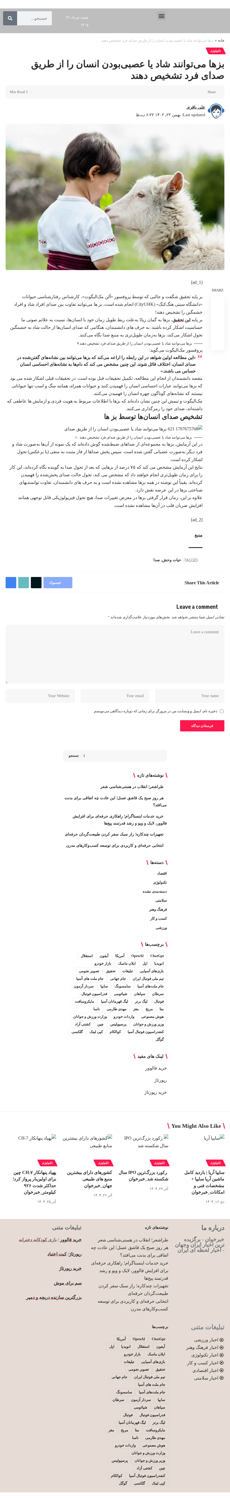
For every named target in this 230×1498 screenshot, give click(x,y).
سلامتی (161, 900)
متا (162, 1009)
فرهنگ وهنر (158, 909)
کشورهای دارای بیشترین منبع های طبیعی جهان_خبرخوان (89, 1179)
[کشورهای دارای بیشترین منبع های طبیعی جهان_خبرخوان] (87, 1149)
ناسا (96, 1009)
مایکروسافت (84, 1001)
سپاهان (139, 994)
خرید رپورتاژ (155, 1092)
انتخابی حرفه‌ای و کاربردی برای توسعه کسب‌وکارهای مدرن (115, 845)
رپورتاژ (160, 1080)
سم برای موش (68, 1283)
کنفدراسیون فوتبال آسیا (146, 1032)
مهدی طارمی (117, 1009)
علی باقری (196, 107)
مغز (136, 1009)
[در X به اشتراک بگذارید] (193, 91)
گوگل (160, 1039)
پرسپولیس (118, 1024)
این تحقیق (181, 319)
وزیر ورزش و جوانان (148, 1024)
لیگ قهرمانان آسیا (114, 1001)
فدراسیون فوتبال (94, 994)
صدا (156, 560)
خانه (221, 40)
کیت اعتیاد (57, 1254)
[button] (161, 16)
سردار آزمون (84, 986)
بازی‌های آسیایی (152, 971)
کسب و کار (158, 918)
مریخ (149, 1009)
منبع (199, 535)
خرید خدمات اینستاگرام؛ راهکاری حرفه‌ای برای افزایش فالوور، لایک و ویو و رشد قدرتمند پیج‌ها (129, 1271)
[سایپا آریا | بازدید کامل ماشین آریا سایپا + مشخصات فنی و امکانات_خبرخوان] (199, 1149)
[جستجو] (10, 18)
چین (100, 1024)
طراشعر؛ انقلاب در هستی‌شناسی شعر (132, 787)
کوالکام (115, 1032)
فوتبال (159, 1001)
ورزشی (161, 928)
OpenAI (137, 956)
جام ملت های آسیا (90, 978)
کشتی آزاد (83, 1024)
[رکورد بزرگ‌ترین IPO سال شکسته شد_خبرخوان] (143, 1149)
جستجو (74, 756)
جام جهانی (118, 978)
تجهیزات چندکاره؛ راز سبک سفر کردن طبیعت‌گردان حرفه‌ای (114, 834)
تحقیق (111, 971)
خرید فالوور (156, 1068)
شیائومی (120, 994)
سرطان (158, 994)
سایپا (104, 986)
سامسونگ (123, 986)
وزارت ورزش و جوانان (90, 1016)
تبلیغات (127, 971)
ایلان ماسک (127, 963)
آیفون (104, 956)
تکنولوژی (215, 50)
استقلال (87, 956)
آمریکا (120, 956)
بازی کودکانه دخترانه (38, 1239)
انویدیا (159, 963)
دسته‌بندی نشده (155, 891)
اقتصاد (162, 873)
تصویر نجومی (89, 971)
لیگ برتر (141, 1001)
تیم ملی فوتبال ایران (148, 978)
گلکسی (77, 1032)
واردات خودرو (124, 1016)
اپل (145, 963)
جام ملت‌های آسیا (150, 986)
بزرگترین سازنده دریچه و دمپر (53, 1297)
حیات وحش (171, 560)
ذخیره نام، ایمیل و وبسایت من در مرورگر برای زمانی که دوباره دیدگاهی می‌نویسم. (155, 711)
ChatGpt (157, 956)
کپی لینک (96, 1032)
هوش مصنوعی (152, 1016)
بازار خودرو (103, 963)
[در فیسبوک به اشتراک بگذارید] (202, 91)
